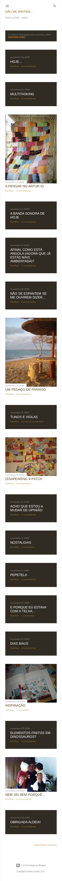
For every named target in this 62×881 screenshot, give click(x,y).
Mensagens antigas (45, 845)
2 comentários (28, 265)
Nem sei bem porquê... (25, 794)
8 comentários (23, 394)
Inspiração (15, 705)
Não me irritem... (19, 11)
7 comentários (28, 826)
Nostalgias (20, 542)
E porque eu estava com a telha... (28, 609)
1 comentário (27, 547)
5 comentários (23, 483)
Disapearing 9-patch (23, 479)
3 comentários (28, 98)
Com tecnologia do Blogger (33, 865)
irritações (12, 17)
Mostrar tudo (16, 37)
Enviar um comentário (32, 421)
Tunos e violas (24, 417)
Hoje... (16, 61)
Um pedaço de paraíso (25, 389)
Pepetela (18, 575)
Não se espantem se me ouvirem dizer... (28, 295)
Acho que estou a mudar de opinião (26, 508)
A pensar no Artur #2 (24, 186)
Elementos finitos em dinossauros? (30, 734)
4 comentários (23, 191)
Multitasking (22, 94)
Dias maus (19, 643)
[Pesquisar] (55, 5)
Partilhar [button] (14, 66)
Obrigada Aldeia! (25, 822)
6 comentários (28, 66)
